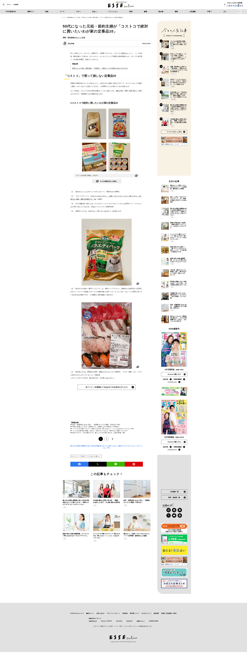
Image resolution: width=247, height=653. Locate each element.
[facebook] (79, 464)
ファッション (113, 11)
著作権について (134, 613)
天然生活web (93, 621)
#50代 (83, 456)
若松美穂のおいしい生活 (76, 37)
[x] (168, 515)
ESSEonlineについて (77, 613)
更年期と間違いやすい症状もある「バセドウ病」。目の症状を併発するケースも (178, 283)
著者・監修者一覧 (174, 497)
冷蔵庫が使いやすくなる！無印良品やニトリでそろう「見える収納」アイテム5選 (178, 295)
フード (62, 11)
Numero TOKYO (106, 621)
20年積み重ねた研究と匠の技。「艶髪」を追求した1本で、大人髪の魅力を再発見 (106, 501)
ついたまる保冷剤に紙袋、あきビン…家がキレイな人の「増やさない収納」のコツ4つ (178, 43)
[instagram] (168, 510)
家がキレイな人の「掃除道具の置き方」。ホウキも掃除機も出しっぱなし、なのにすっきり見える (178, 318)
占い (225, 11)
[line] (116, 464)
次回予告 (165, 379)
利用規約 (125, 613)
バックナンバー (172, 382)
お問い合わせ (100, 613)
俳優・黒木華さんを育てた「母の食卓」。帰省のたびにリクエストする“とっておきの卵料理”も (178, 69)
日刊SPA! (129, 621)
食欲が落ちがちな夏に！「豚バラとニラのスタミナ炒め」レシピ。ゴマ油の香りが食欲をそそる (178, 249)
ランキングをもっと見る (174, 132)
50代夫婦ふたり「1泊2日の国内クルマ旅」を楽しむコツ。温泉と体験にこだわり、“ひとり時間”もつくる (178, 94)
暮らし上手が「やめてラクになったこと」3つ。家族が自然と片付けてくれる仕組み (178, 199)
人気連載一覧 (174, 491)
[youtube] (174, 515)
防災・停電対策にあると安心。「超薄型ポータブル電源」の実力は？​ (137, 501)
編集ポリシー (90, 613)
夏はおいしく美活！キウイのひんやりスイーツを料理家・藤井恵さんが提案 (137, 534)
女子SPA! (119, 621)
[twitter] (97, 464)
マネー (78, 11)
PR (65, 507)
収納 (46, 11)
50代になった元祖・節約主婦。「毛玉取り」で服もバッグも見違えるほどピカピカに (100, 68)
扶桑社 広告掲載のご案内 (169, 613)
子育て (209, 11)
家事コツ (30, 11)
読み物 (161, 11)
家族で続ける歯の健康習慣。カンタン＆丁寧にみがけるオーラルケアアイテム (76, 534)
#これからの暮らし (94, 456)
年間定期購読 (178, 379)
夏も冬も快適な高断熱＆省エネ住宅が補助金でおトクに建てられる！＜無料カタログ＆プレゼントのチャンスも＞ (76, 502)
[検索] (184, 144)
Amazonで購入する (174, 374)
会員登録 (16, 4)
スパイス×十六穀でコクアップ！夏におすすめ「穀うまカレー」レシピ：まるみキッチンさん (106, 536)
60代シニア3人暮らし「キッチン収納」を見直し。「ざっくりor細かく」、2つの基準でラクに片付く (178, 56)
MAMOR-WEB (153, 621)
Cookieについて (146, 613)
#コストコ (74, 456)
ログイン (9, 4)
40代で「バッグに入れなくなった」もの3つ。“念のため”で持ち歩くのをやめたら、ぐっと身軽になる (178, 82)
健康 (145, 11)
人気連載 (192, 11)
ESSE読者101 (11, 11)
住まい (94, 11)
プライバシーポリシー (113, 613)
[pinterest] (180, 515)
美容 (130, 11)
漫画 (176, 11)
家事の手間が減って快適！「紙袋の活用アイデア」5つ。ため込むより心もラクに (178, 225)
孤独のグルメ (141, 621)
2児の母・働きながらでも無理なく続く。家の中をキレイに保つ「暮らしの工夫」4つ (178, 272)
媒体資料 (156, 613)
